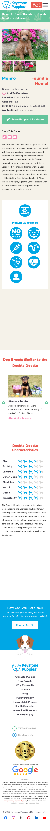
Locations (25, 689)
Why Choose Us (25, 685)
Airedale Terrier (18, 401)
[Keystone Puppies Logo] (25, 667)
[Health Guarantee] (25, 210)
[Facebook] (5, 817)
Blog (25, 693)
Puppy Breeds (23, 14)
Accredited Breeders (25, 710)
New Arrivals (25, 681)
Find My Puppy (25, 714)
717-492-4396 (27, 728)
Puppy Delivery (25, 697)
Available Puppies (25, 676)
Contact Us (23, 625)
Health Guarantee (25, 706)
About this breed (19, 418)
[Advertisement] (25, 318)
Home (5, 14)
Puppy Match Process (25, 702)
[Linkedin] (36, 817)
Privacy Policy (41, 812)
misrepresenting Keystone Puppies (15, 801)
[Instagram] (13, 817)
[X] (21, 817)
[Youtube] (44, 817)
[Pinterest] (28, 817)
